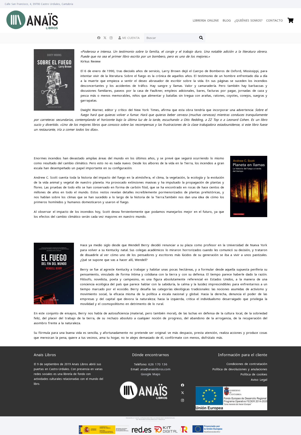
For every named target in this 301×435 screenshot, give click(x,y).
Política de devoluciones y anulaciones (239, 369)
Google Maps (150, 374)
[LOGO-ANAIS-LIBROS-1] (32, 20)
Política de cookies (253, 374)
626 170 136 (157, 364)
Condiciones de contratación (246, 364)
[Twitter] (105, 38)
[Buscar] (201, 38)
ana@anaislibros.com (155, 369)
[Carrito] (290, 20)
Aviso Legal (259, 380)
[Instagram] (111, 38)
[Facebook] (99, 38)
